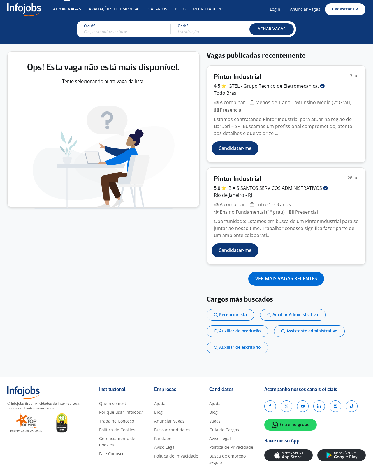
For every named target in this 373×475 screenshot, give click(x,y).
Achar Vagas (67, 9)
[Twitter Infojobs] (286, 406)
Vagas (215, 421)
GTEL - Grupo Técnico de (274, 86)
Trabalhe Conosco (116, 421)
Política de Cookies (117, 429)
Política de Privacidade (176, 456)
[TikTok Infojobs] (352, 406)
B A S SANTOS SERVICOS (275, 188)
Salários (157, 9)
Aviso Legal (165, 447)
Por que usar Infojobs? (121, 412)
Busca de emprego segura (227, 459)
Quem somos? (112, 403)
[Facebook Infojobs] (270, 406)
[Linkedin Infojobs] (319, 406)
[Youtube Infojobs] (303, 406)
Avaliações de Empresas (115, 9)
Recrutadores (209, 9)
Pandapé (162, 438)
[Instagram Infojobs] (335, 406)
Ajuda (160, 403)
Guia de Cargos (224, 429)
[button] (271, 29)
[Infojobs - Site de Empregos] (24, 9)
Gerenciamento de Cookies (117, 442)
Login (275, 9)
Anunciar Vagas (305, 9)
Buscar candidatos (172, 429)
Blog (180, 9)
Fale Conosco (111, 453)
